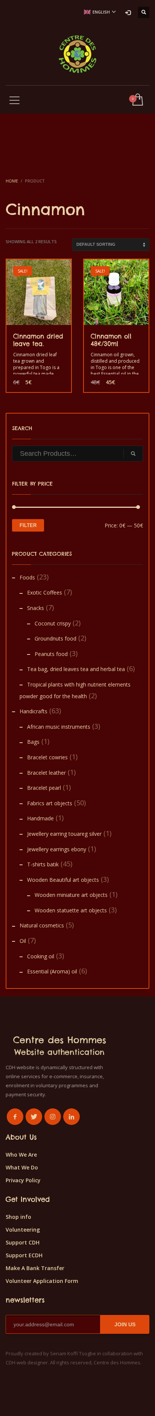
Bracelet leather (46, 772)
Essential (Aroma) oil (52, 971)
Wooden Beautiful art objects (63, 879)
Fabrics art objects (49, 803)
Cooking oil (40, 956)
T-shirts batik (43, 864)
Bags (33, 741)
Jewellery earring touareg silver (64, 833)
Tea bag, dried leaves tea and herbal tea (76, 669)
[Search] (133, 453)
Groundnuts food (55, 638)
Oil (23, 940)
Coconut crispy (53, 623)
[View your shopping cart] (137, 100)
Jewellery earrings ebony (56, 849)
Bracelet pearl (44, 787)
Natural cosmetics (42, 925)
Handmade (40, 818)
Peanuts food (51, 653)
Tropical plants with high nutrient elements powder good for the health (75, 690)
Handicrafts (33, 711)
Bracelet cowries (47, 757)
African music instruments (58, 726)
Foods (27, 577)
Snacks (35, 607)
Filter (28, 525)
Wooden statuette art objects (71, 910)
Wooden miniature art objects (71, 894)
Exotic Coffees (44, 592)
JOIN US (124, 1324)
